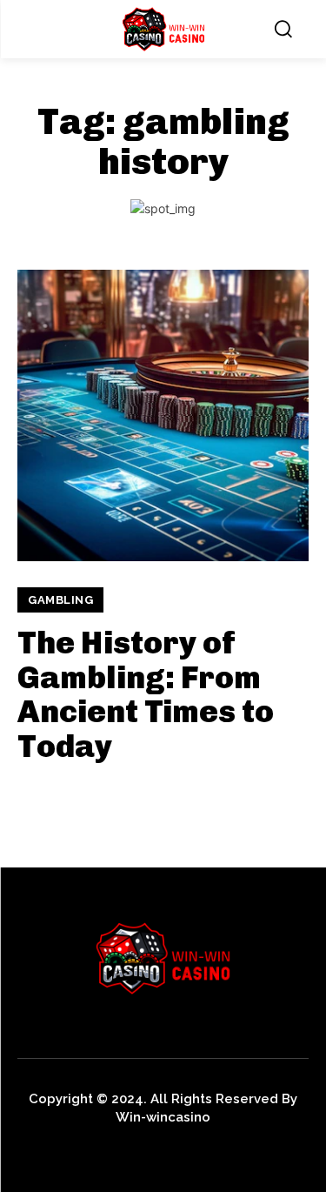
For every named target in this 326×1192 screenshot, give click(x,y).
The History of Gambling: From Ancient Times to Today (145, 694)
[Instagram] (72, 1146)
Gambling (60, 599)
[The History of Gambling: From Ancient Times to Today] (163, 415)
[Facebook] (32, 1146)
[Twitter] (111, 1146)
